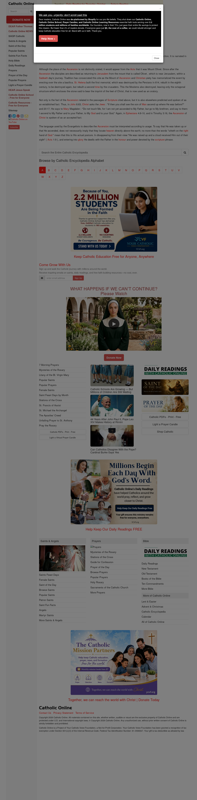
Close (156, 58)
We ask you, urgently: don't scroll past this (63, 15)
